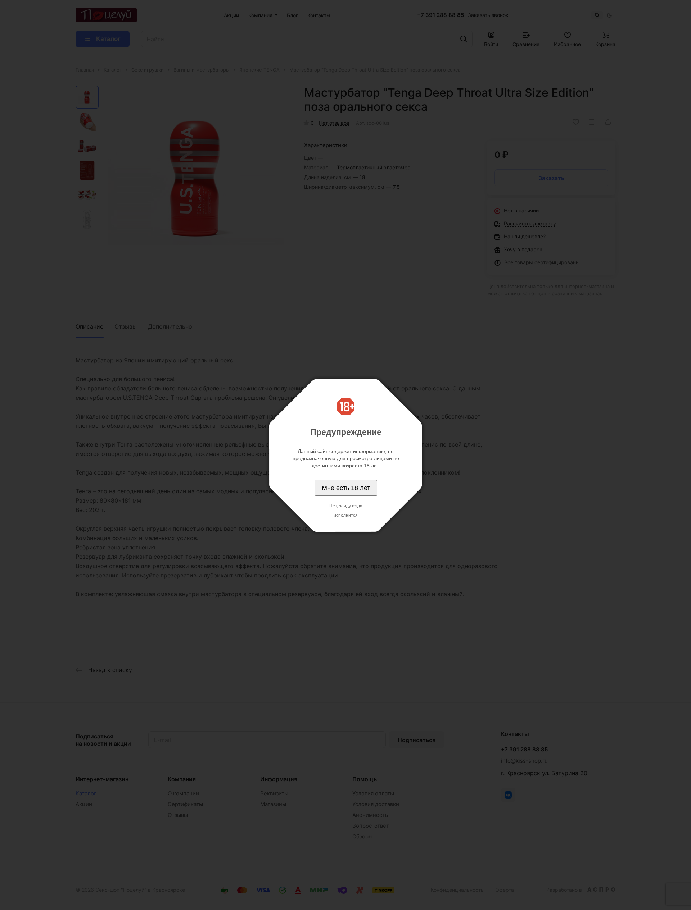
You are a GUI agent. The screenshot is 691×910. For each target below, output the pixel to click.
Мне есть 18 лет (346, 487)
